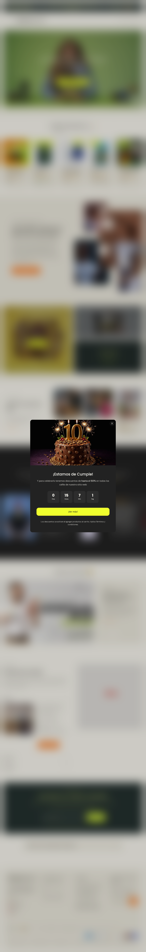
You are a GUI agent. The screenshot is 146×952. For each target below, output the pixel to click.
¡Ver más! (73, 511)
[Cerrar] (112, 423)
